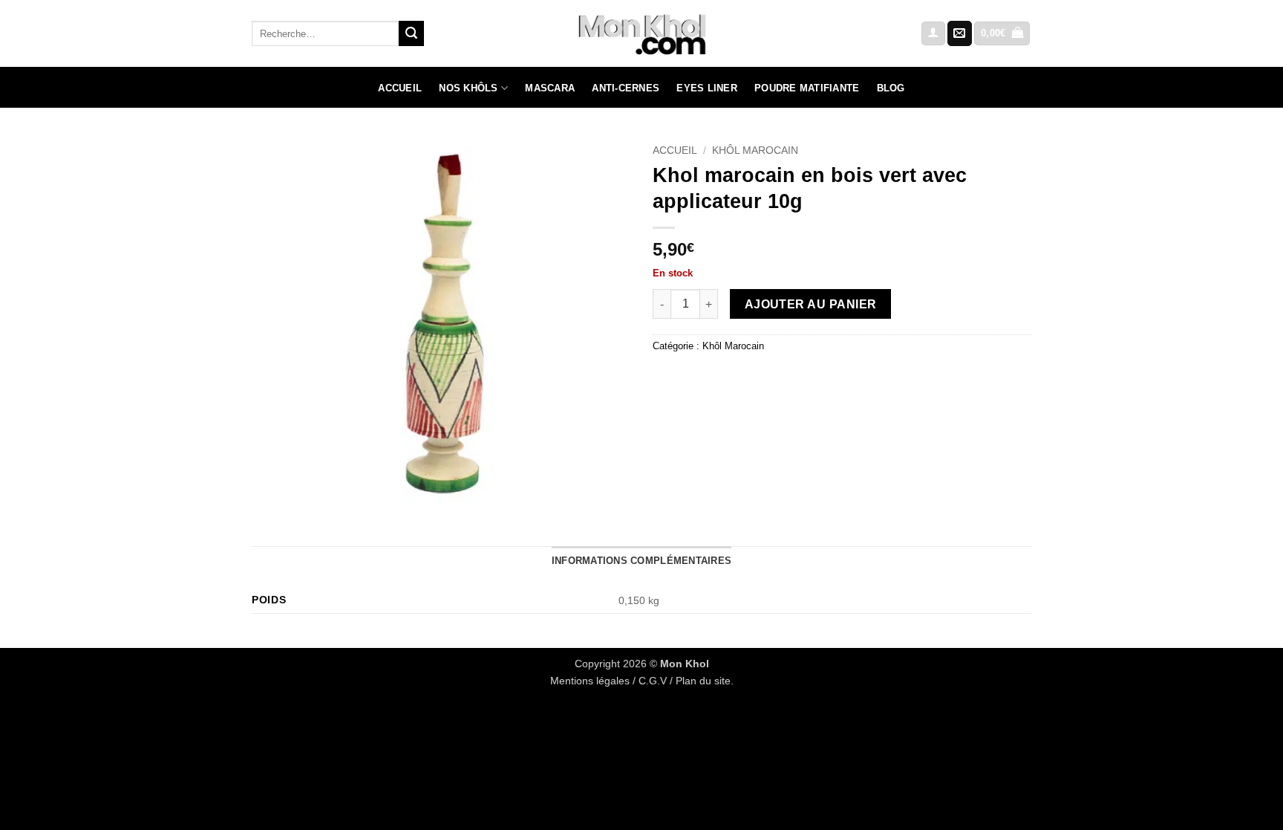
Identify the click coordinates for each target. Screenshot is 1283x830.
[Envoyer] (411, 33)
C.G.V (653, 681)
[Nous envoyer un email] (959, 33)
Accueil (400, 88)
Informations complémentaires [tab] (641, 560)
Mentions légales (590, 681)
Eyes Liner (706, 88)
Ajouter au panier (811, 304)
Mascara (550, 88)
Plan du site (703, 681)
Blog (891, 88)
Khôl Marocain (755, 150)
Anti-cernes (625, 88)
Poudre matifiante (806, 88)
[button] (933, 34)
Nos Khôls (468, 88)
